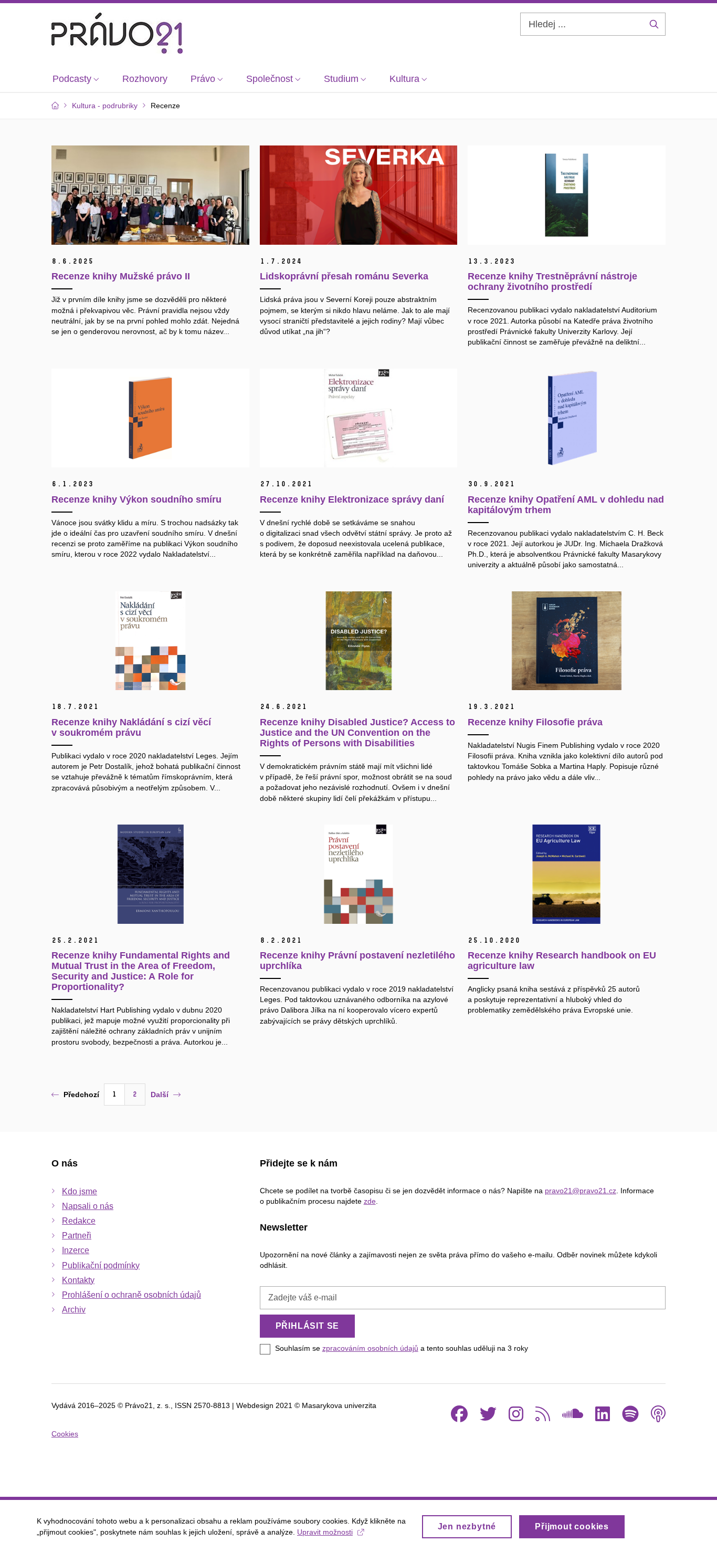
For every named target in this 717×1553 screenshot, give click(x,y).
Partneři (76, 1235)
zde (370, 1201)
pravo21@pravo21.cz (580, 1190)
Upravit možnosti (325, 1532)
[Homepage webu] (117, 33)
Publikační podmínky (101, 1265)
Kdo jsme (79, 1191)
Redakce (79, 1220)
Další (159, 1094)
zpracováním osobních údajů (370, 1348)
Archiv (74, 1309)
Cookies (64, 1434)
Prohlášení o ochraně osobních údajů (131, 1294)
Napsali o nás (87, 1206)
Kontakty (78, 1280)
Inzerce (75, 1250)
